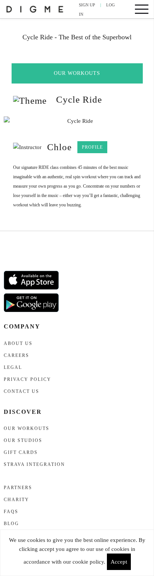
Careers (16, 355)
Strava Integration (34, 464)
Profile (92, 147)
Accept (119, 562)
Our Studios (23, 440)
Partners (18, 487)
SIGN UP (87, 5)
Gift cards (21, 452)
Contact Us (21, 391)
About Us (18, 343)
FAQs (11, 511)
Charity (16, 499)
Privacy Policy (27, 379)
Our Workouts (77, 73)
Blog (11, 523)
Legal (13, 367)
